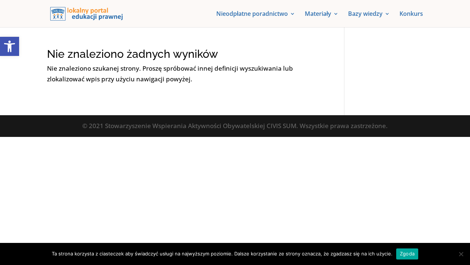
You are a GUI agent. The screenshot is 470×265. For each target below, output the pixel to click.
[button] (9, 46)
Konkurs (411, 14)
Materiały (318, 14)
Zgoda (407, 254)
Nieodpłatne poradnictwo (252, 14)
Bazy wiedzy (365, 14)
